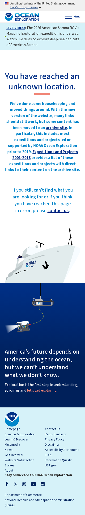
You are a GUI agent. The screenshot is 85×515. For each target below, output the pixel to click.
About (9, 470)
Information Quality (58, 460)
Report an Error (56, 434)
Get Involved (14, 455)
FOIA (48, 455)
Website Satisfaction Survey (19, 463)
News (9, 450)
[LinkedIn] (43, 484)
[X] (15, 484)
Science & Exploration (20, 434)
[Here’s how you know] (42, 5)
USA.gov (51, 465)
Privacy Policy (54, 439)
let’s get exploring (42, 390)
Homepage (12, 429)
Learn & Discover (17, 439)
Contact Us (52, 429)
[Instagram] (24, 484)
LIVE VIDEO (15, 27)
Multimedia (12, 444)
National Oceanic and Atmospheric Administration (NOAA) (39, 503)
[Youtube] (33, 484)
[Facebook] (7, 484)
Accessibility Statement (62, 450)
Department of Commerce (23, 495)
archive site (56, 128)
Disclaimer (52, 444)
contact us (58, 210)
